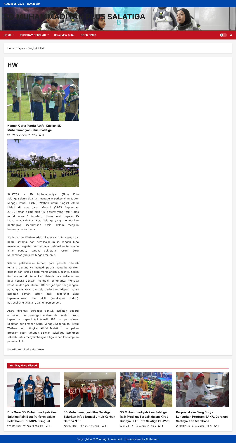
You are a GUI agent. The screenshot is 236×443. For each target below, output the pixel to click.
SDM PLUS (15, 426)
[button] (231, 35)
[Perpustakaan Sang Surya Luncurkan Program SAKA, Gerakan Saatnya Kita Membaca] (202, 389)
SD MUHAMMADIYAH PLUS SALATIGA (74, 16)
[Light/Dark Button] (223, 35)
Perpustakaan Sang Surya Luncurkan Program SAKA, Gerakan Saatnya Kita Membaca (202, 416)
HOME (8, 35)
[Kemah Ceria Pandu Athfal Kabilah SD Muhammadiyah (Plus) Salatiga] (43, 97)
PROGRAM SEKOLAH (33, 35)
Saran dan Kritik (64, 35)
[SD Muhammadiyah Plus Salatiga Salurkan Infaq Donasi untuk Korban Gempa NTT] (90, 389)
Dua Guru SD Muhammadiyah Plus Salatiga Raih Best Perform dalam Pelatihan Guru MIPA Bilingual (32, 416)
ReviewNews (133, 439)
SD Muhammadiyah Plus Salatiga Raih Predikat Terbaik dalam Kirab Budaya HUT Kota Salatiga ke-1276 (144, 416)
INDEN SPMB (88, 35)
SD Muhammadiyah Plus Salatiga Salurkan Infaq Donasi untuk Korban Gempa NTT (89, 416)
